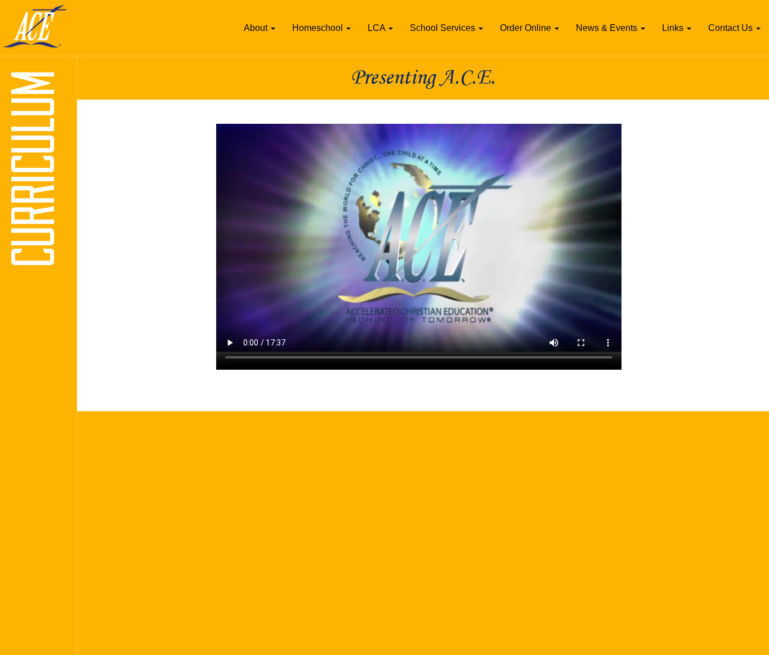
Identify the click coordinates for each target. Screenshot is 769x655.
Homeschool (318, 28)
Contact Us (731, 28)
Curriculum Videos (354, 499)
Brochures (119, 529)
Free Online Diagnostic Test (371, 514)
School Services (443, 28)
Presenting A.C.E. (133, 485)
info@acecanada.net (604, 543)
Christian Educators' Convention (379, 529)
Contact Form (567, 485)
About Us (118, 470)
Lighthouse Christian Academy (156, 558)
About (257, 28)
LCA (377, 28)
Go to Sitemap (133, 429)
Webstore (338, 485)
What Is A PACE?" (134, 499)
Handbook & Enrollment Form (154, 572)
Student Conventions (359, 558)
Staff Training (345, 543)
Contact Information (578, 470)
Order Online (526, 28)
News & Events (608, 28)
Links (674, 28)
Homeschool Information (145, 514)
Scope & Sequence (136, 543)
